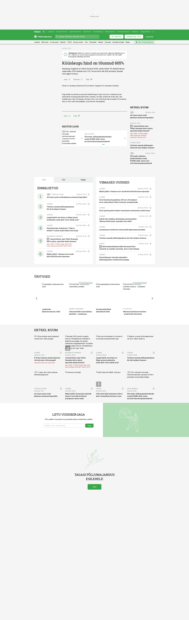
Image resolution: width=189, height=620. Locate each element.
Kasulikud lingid (118, 42)
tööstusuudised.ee (61, 31)
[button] (64, 426)
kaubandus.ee (87, 31)
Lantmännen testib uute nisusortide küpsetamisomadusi (122, 230)
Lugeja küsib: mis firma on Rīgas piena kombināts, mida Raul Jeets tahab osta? (107, 360)
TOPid (69, 42)
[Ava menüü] (43, 31)
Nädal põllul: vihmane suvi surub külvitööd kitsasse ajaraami (124, 191)
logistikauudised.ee (75, 31)
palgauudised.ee (145, 31)
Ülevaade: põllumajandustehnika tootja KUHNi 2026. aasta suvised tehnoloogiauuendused (97, 139)
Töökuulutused (57, 194)
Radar (127, 42)
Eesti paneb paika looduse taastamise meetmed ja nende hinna (124, 210)
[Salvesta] (88, 194)
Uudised (50, 204)
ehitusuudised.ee (110, 31)
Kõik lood (44, 42)
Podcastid (92, 42)
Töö (86, 42)
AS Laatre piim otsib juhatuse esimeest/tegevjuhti (67, 197)
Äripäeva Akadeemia (76, 309)
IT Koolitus (127, 309)
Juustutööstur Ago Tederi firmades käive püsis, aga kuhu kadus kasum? (141, 128)
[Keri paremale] (125, 138)
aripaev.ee (51, 31)
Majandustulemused (55, 236)
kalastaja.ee (135, 31)
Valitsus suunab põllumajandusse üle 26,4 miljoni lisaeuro (122, 238)
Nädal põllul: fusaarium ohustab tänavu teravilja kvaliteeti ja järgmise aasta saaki (78, 396)
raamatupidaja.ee (98, 31)
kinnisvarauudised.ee (123, 31)
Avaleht (37, 42)
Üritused (108, 42)
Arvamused (54, 42)
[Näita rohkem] (153, 31)
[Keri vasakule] (82, 138)
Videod (100, 42)
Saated (102, 243)
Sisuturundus (78, 42)
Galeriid (62, 42)
